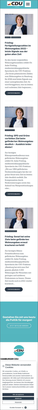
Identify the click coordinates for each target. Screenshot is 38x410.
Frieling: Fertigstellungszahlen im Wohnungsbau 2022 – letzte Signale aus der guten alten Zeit (18, 48)
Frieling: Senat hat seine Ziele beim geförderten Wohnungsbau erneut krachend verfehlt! (17, 240)
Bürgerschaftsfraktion (10, 231)
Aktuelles (7, 37)
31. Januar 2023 (8, 132)
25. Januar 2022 (8, 233)
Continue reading (14, 93)
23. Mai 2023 (7, 39)
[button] (28, 4)
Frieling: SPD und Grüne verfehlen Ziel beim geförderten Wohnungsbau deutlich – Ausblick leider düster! (19, 141)
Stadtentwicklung (16, 37)
